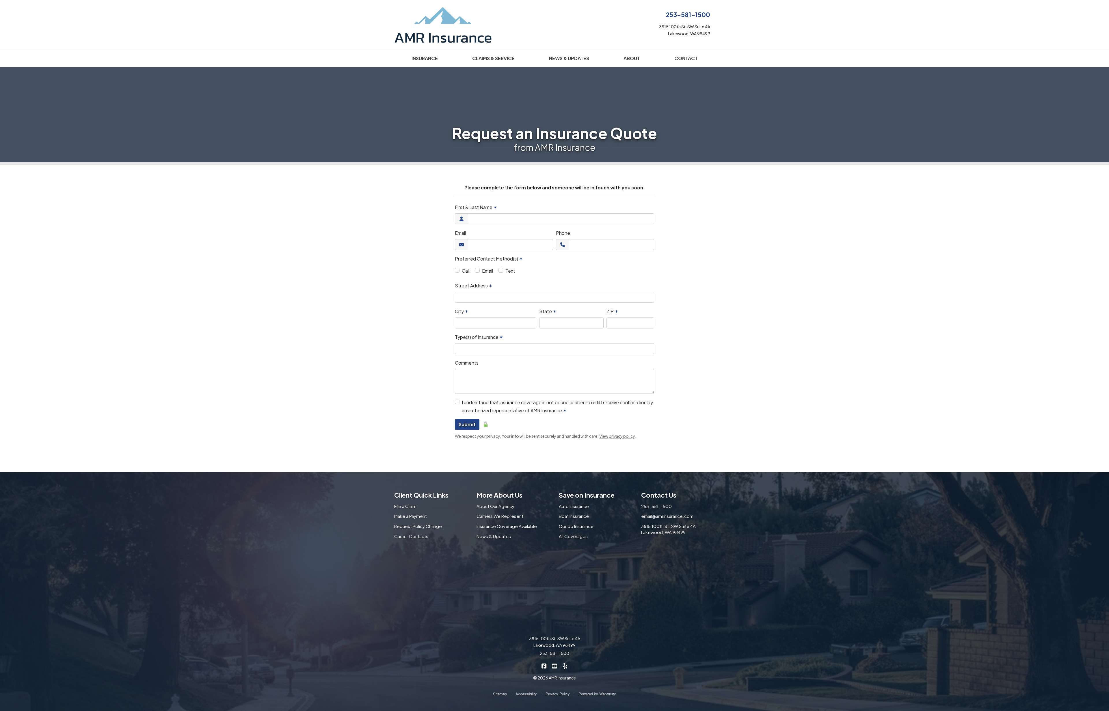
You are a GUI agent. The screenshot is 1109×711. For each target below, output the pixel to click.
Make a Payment (410, 516)
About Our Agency (495, 506)
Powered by (597, 694)
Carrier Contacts (411, 536)
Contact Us (658, 495)
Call (466, 271)
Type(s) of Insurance (479, 337)
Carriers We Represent (500, 516)
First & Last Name (476, 207)
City (461, 311)
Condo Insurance (576, 526)
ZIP (612, 311)
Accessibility (526, 694)
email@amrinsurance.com (667, 516)
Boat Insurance (574, 516)
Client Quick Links (421, 495)
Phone (563, 233)
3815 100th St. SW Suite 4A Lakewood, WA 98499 (668, 529)
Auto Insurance (574, 506)
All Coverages (573, 536)
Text (510, 271)
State (548, 311)
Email (460, 233)
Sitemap (500, 694)
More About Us (499, 495)
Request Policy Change (418, 526)
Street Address (473, 285)
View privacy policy (617, 436)
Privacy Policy (558, 694)
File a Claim (405, 506)
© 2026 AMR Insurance (554, 677)
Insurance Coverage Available (507, 526)
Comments (467, 363)
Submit (467, 424)
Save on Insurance (587, 495)
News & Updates (494, 536)
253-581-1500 (688, 15)
